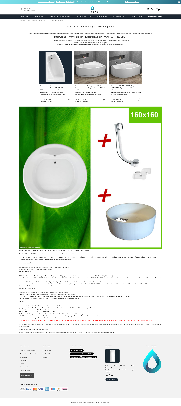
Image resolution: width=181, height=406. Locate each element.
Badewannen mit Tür (132, 2)
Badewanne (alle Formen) (46, 2)
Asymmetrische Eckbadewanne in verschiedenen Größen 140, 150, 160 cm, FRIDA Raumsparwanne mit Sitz (53, 88)
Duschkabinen (102, 16)
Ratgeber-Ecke (47, 350)
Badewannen (24, 16)
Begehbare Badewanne (89, 357)
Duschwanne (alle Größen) (65, 2)
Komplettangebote (155, 16)
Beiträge (45, 357)
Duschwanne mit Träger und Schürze (82, 354)
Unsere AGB (23, 357)
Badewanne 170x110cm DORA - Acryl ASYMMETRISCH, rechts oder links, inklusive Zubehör (125, 88)
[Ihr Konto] (148, 9)
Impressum (23, 360)
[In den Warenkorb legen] (68, 100)
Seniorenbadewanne (77, 350)
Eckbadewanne (75, 357)
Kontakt (22, 363)
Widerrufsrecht (24, 367)
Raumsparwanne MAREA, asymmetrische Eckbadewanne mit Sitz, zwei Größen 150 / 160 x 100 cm (90, 88)
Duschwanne (39, 16)
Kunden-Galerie (47, 354)
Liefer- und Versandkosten (28, 350)
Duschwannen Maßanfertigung (60, 16)
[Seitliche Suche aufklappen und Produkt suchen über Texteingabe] (152, 9)
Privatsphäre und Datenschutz (29, 354)
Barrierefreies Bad (119, 16)
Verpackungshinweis (26, 370)
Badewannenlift (137, 16)
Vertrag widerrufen (26, 375)
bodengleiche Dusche (83, 16)
